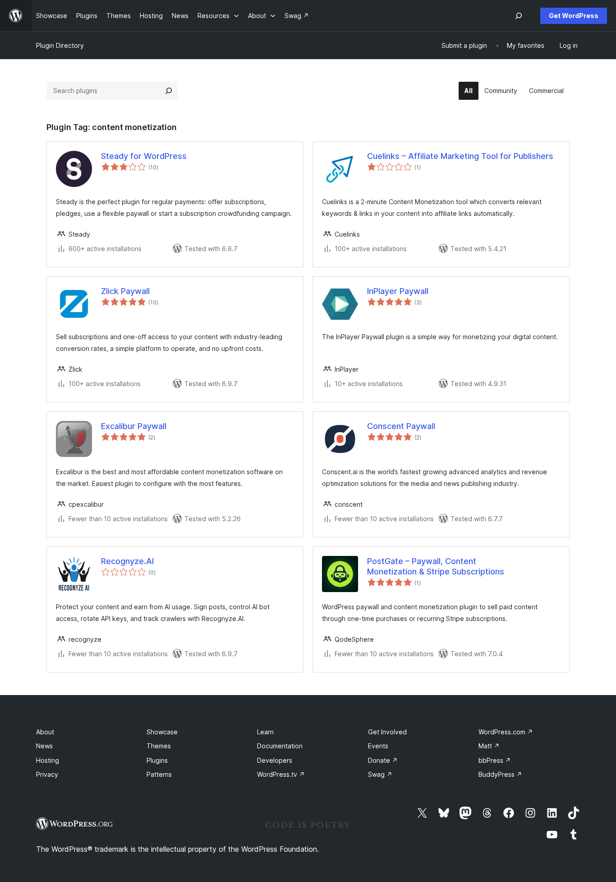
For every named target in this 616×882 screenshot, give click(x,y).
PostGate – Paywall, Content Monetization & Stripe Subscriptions (435, 566)
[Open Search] (518, 16)
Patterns (159, 774)
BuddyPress (500, 774)
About (45, 732)
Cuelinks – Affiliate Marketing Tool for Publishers (460, 156)
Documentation (280, 746)
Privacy (47, 774)
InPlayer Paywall (397, 291)
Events (378, 746)
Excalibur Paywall (133, 426)
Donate (383, 760)
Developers (274, 760)
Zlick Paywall (125, 291)
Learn (265, 732)
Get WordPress (573, 15)
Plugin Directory (60, 45)
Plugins (157, 760)
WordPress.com (505, 732)
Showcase (162, 732)
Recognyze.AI (127, 561)
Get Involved (387, 732)
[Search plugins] (169, 91)
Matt (489, 746)
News (44, 746)
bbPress (494, 760)
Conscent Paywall (401, 426)
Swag (380, 774)
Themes (159, 746)
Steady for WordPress (144, 156)
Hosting (47, 760)
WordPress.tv (281, 774)
